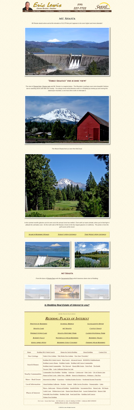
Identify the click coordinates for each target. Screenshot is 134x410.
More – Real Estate (33, 379)
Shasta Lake (46, 86)
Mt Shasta (66, 328)
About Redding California (51, 384)
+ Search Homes (49, 11)
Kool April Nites (38, 342)
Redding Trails (95, 338)
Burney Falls (38, 338)
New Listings (33, 356)
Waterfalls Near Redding (67, 338)
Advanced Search (76, 360)
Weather (63, 384)
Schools (69, 384)
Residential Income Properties (92, 379)
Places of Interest (33, 393)
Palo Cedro (88, 372)
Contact (107, 11)
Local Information (33, 384)
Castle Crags (95, 328)
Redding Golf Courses (67, 342)
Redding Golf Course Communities (82, 363)
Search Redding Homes (39, 234)
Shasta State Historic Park (74, 391)
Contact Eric (103, 352)
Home (26, 11)
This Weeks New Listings (65, 356)
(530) (80, 6)
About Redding (88, 352)
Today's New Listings (67, 234)
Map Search (66, 360)
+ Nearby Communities (64, 11)
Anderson (71, 372)
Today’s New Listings (49, 356)
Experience (60, 379)
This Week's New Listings (95, 234)
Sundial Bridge (67, 324)
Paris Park (88, 366)
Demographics (93, 384)
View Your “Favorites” (81, 356)
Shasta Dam (37, 86)
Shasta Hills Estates (78, 366)
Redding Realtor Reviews (73, 379)
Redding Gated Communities (52, 366)
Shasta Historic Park (67, 333)
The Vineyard (66, 366)
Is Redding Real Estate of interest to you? (67, 305)
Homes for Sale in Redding (69, 352)
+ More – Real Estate (80, 11)
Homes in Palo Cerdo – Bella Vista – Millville (57, 375)
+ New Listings (36, 11)
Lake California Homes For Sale (63, 369)
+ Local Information (95, 11)
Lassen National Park (95, 333)
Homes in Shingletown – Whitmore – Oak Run (86, 375)
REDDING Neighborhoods (91, 360)
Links (101, 384)
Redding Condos (64, 363)
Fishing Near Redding (95, 342)
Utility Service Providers (80, 384)
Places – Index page (49, 388)
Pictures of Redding (63, 388)
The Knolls (96, 366)
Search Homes (33, 365)
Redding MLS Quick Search (46, 352)
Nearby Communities (33, 374)
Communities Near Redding (51, 372)
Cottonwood (79, 372)
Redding (64, 372)
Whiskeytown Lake (38, 333)
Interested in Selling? (49, 379)
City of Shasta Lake (99, 372)
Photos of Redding (38, 324)
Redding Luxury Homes (50, 363)
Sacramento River (67, 278)
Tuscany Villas (47, 369)
